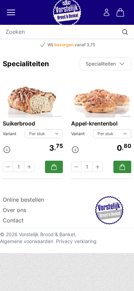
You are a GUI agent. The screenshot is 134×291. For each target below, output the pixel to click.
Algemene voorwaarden (26, 241)
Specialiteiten (101, 64)
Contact (13, 220)
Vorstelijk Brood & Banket (47, 234)
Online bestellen (23, 199)
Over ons (14, 210)
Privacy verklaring (76, 241)
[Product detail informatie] (7, 150)
